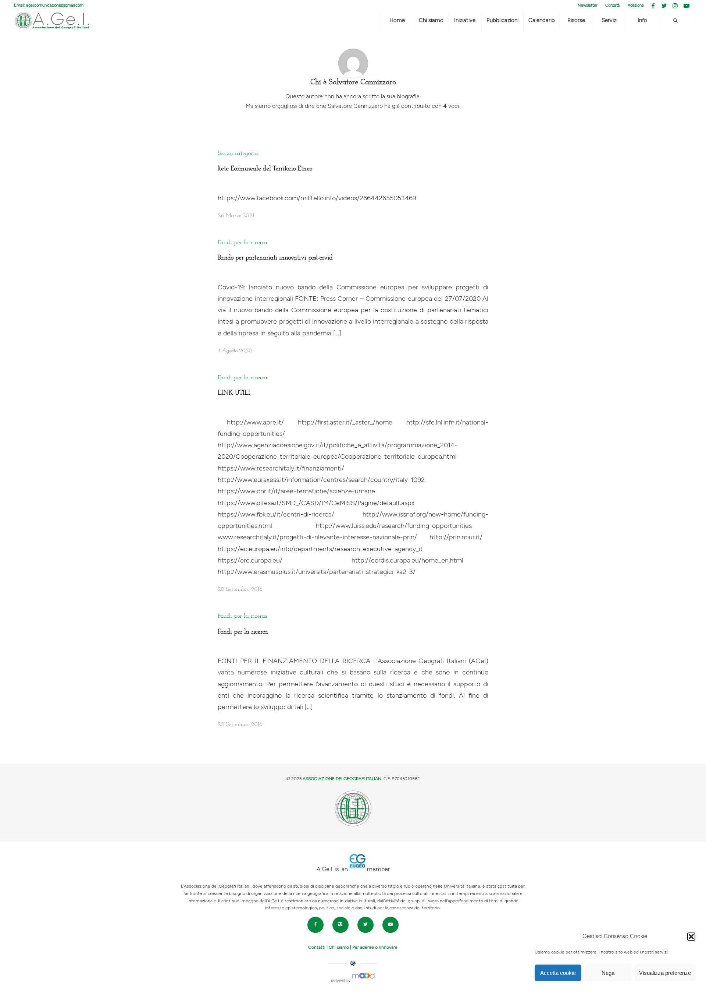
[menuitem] (588, 5)
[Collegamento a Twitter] (664, 5)
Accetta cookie (558, 973)
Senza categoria (238, 153)
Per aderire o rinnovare (374, 947)
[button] (691, 936)
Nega (608, 973)
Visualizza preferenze (665, 973)
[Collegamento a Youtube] (686, 5)
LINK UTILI (234, 393)
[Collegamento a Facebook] (653, 5)
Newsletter (588, 5)
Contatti (612, 5)
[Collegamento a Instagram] (675, 5)
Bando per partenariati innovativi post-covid (275, 258)
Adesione (636, 5)
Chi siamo (339, 947)
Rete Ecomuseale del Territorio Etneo (265, 169)
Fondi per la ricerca (242, 243)
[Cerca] (675, 20)
